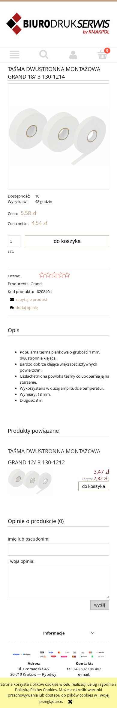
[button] (14, 55)
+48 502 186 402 (87, 669)
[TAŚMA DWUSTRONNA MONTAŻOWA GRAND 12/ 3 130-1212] (33, 481)
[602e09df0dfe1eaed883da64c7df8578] (58, 136)
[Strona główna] (58, 27)
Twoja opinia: (21, 561)
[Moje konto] (73, 55)
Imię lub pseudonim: (29, 539)
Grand (36, 283)
